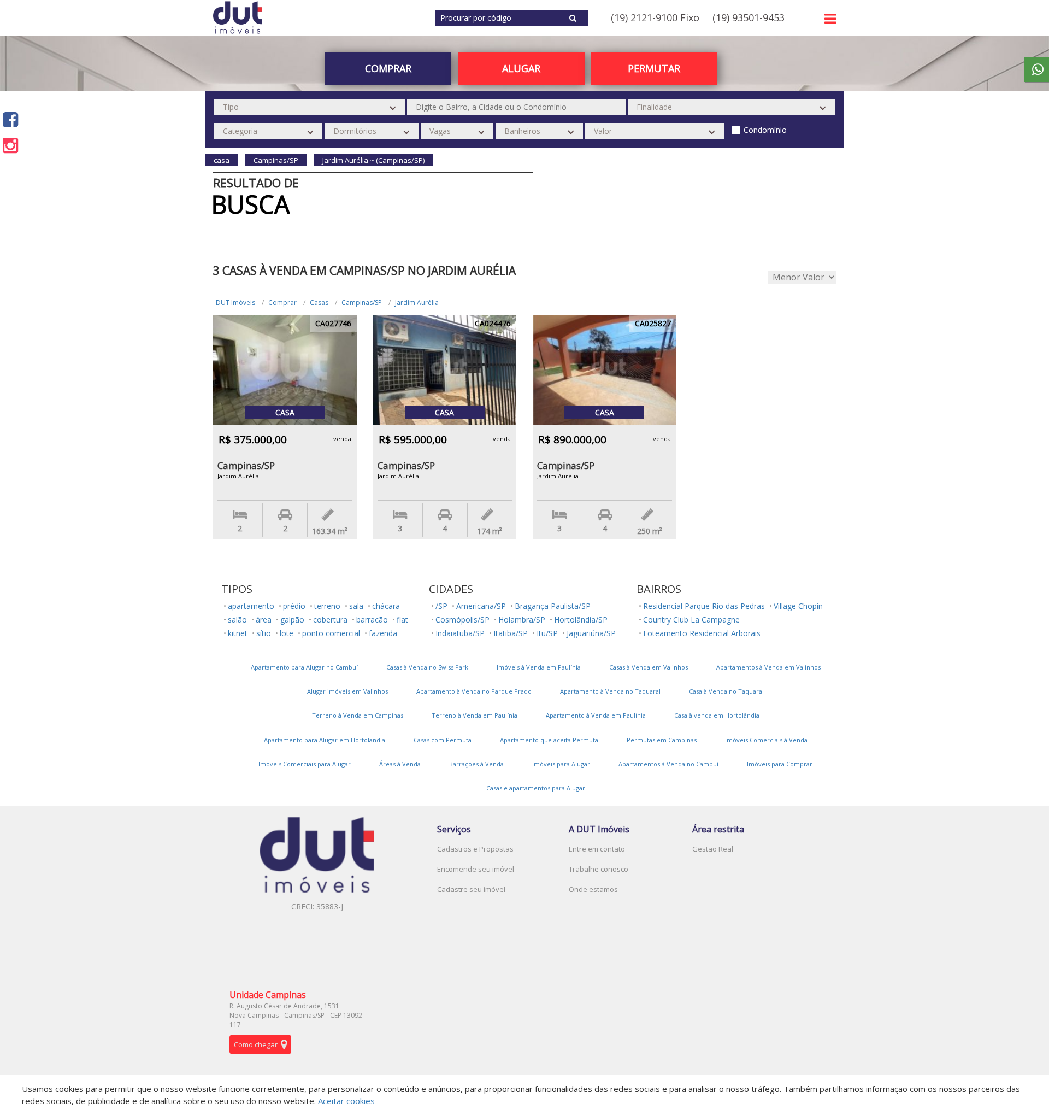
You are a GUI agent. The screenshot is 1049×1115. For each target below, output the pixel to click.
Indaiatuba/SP (460, 633)
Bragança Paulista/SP (553, 606)
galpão (292, 619)
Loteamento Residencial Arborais (702, 633)
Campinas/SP (361, 302)
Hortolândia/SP (581, 619)
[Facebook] (10, 119)
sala (356, 606)
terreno (327, 606)
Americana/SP (481, 606)
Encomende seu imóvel (475, 869)
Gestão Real (712, 849)
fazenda (383, 633)
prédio (294, 606)
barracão (372, 619)
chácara (386, 606)
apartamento (251, 606)
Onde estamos (593, 889)
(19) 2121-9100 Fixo (655, 17)
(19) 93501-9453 (748, 17)
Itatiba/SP (510, 633)
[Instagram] (10, 145)
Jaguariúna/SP (591, 633)
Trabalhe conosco (598, 869)
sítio (263, 633)
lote (286, 633)
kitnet (237, 633)
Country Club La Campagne (691, 619)
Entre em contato (597, 849)
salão (237, 619)
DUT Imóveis (235, 302)
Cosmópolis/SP (462, 619)
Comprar (282, 302)
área (264, 619)
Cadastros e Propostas (475, 849)
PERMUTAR (654, 68)
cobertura (330, 619)
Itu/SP (547, 633)
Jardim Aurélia (417, 302)
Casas (319, 302)
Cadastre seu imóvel (471, 889)
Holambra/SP (521, 619)
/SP (441, 606)
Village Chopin (798, 606)
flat (402, 619)
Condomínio (765, 129)
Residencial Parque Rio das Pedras (704, 606)
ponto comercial (331, 633)
